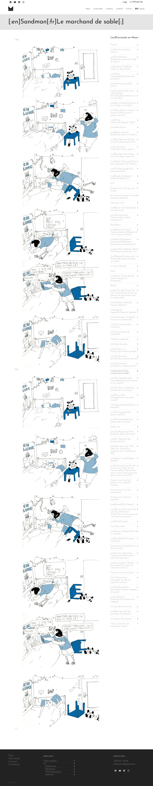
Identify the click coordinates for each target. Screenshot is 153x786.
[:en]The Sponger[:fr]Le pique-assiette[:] (121, 413)
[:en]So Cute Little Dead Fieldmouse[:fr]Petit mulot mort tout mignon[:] (122, 555)
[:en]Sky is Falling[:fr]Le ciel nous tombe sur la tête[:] (123, 104)
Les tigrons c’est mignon (121, 619)
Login (125, 2)
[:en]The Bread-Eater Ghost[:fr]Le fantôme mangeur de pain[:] (124, 589)
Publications (50, 766)
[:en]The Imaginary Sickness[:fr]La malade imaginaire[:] (121, 217)
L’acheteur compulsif (119, 339)
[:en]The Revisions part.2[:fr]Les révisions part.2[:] (124, 357)
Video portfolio (50, 761)
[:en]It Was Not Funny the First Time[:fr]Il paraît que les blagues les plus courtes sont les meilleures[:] (124, 294)
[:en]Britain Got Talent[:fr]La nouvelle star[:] (123, 209)
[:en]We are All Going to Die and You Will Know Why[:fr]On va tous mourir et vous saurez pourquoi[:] (124, 513)
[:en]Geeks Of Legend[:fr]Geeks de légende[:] (124, 311)
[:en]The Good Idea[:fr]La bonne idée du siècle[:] (122, 420)
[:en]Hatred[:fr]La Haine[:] (122, 504)
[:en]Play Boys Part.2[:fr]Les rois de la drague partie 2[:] (123, 141)
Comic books (98, 9)
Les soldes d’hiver (118, 127)
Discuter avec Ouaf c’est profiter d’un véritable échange (121, 482)
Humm (114, 45)
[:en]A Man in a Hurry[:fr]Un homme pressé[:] (124, 350)
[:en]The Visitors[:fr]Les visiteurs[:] (121, 325)
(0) (137, 2)
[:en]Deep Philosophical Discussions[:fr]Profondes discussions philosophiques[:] (123, 241)
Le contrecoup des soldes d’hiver (121, 85)
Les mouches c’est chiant (121, 607)
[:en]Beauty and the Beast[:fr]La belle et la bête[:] (124, 133)
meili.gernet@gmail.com (124, 764)
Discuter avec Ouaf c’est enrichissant (121, 491)
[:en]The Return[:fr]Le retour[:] (120, 51)
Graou (113, 271)
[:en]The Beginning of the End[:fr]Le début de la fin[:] (123, 433)
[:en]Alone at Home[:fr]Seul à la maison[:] (124, 532)
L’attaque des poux (119, 344)
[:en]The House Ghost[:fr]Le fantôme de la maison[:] (123, 389)
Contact (129, 9)
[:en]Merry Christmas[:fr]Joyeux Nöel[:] (123, 121)
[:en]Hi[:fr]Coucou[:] (119, 521)
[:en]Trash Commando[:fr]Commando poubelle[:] (122, 76)
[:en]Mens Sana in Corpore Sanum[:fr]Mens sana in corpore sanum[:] (122, 112)
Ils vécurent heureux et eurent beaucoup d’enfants (124, 197)
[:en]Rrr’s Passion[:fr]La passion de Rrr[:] (121, 440)
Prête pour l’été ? (118, 203)
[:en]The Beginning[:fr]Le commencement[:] (122, 170)
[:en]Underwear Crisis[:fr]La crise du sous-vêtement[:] (123, 318)
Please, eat (115, 427)
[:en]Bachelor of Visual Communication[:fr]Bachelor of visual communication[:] (124, 232)
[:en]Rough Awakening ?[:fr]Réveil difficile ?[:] (122, 177)
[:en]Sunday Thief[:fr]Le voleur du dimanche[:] (121, 68)
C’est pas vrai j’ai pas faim (122, 573)
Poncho (114, 286)
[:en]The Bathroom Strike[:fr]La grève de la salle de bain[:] (123, 59)
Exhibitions (50, 769)
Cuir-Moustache (118, 526)
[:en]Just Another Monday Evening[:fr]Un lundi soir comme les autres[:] (122, 565)
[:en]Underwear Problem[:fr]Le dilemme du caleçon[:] (123, 599)
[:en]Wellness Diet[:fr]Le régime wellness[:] (121, 304)
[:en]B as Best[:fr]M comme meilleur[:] (122, 540)
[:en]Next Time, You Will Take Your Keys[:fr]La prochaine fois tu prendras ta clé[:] (123, 450)
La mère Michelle (118, 266)
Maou (88, 9)
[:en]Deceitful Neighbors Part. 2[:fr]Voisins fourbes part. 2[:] (124, 250)
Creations (109, 9)
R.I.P (112, 183)
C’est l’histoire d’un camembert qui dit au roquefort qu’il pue (120, 579)
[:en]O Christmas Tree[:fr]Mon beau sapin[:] (122, 148)
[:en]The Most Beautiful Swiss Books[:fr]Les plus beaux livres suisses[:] (124, 380)
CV (44, 764)
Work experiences (53, 772)
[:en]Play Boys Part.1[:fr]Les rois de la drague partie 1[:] (123, 155)
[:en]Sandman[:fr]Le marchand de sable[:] (120, 372)
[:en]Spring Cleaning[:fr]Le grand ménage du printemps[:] (122, 278)
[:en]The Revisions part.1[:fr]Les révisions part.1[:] (124, 365)
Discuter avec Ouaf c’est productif (121, 498)
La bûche (119, 9)
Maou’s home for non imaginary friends (120, 625)
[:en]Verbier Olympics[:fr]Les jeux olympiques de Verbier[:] (124, 162)
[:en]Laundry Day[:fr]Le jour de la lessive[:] (123, 547)
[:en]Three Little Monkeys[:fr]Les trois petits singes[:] (122, 397)
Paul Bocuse (116, 225)
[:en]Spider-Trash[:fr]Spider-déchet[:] (123, 459)
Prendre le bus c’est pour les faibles (123, 189)
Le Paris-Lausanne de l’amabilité (120, 333)
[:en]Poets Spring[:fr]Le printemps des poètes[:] (121, 612)
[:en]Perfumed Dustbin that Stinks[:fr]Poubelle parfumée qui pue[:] (123, 258)
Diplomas (49, 775)
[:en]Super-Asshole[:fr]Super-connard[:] (123, 406)
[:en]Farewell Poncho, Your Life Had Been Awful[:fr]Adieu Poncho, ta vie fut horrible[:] (124, 94)
